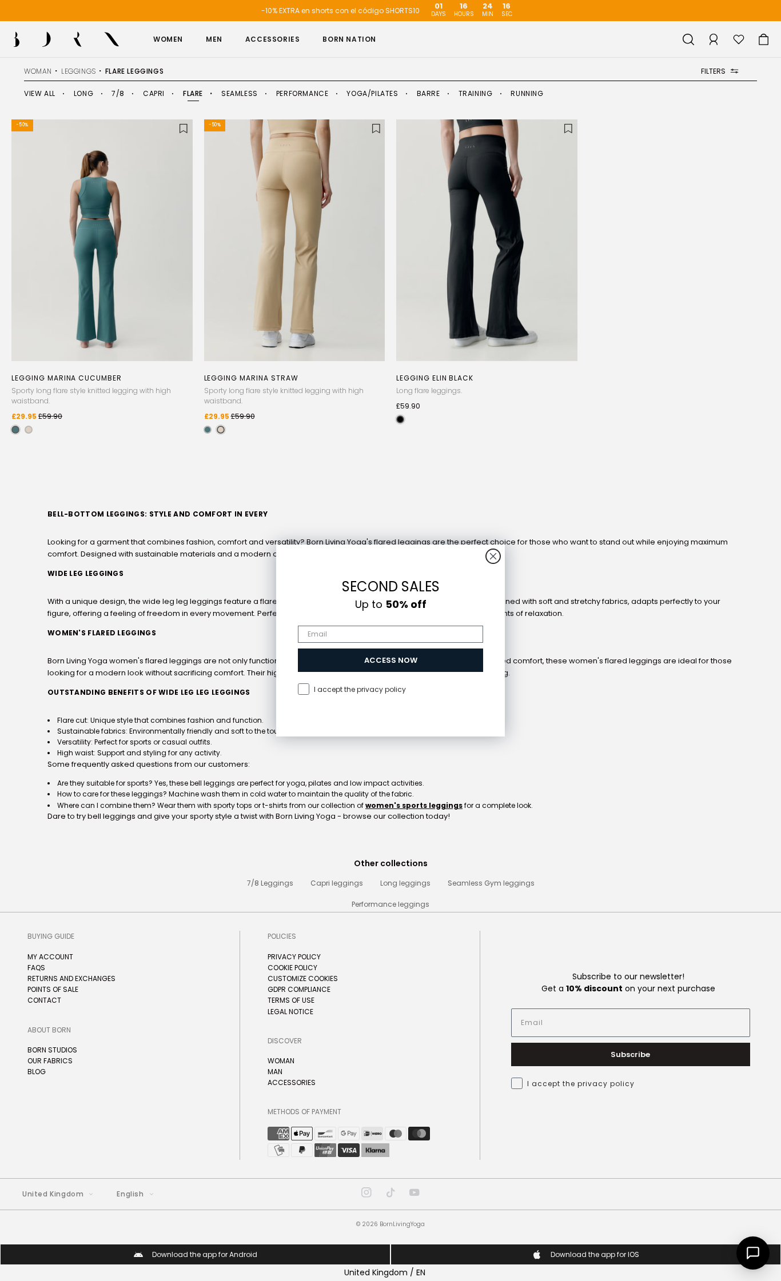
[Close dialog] (493, 556)
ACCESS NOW (390, 660)
